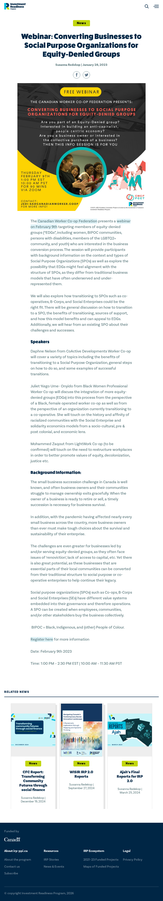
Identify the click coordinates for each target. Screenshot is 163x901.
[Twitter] (86, 74)
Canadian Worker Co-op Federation (67, 221)
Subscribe (11, 873)
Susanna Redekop (67, 65)
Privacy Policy (132, 860)
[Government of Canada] (12, 839)
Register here (42, 639)
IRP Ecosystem (93, 851)
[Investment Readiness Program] (15, 6)
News (81, 23)
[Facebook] (76, 74)
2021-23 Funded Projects (100, 860)
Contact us (12, 867)
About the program (17, 860)
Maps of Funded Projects (101, 867)
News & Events (54, 867)
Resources (51, 851)
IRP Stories (51, 860)
